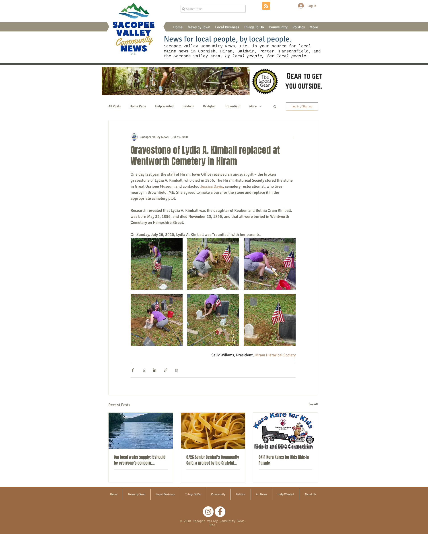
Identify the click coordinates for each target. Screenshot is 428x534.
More (253, 106)
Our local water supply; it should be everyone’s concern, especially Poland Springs (139, 460)
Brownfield (232, 106)
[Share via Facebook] (133, 370)
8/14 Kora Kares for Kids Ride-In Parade (284, 460)
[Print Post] (176, 370)
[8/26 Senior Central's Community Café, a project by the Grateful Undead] (213, 431)
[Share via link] (165, 370)
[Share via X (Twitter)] (144, 370)
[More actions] (293, 137)
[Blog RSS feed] (266, 6)
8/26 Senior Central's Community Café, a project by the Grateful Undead (212, 460)
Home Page (138, 106)
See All (313, 404)
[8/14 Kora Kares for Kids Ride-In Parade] (285, 431)
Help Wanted (164, 106)
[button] (199, 27)
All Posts (114, 106)
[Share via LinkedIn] (154, 370)
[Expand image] (157, 264)
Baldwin (188, 106)
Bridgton (209, 106)
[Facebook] (220, 511)
